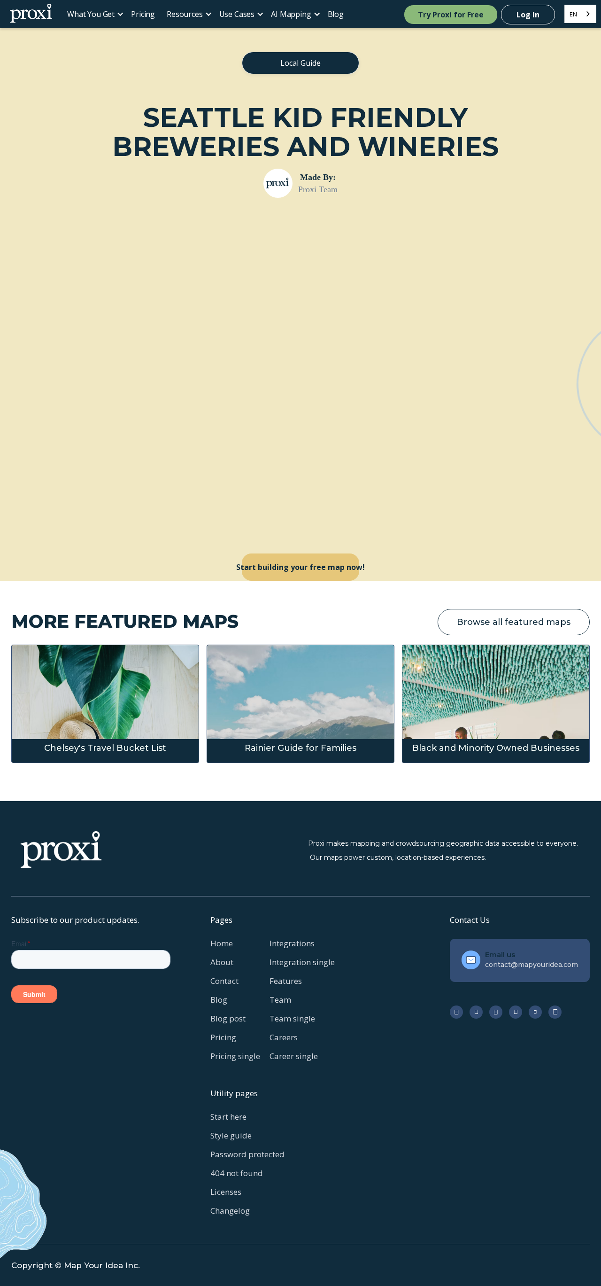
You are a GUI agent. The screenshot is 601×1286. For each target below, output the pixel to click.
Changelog (230, 1210)
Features (286, 980)
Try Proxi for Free (451, 14)
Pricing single (235, 1056)
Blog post (228, 1018)
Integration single (302, 962)
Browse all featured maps (513, 622)
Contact (224, 980)
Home (221, 943)
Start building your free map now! (300, 567)
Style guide (231, 1135)
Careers (284, 1037)
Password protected (247, 1154)
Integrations (292, 943)
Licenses (225, 1191)
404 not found (236, 1173)
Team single (292, 1018)
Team (280, 999)
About (221, 962)
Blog (336, 14)
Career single (294, 1056)
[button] (93, 14)
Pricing (143, 14)
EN (573, 14)
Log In (527, 14)
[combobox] (580, 14)
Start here (228, 1116)
